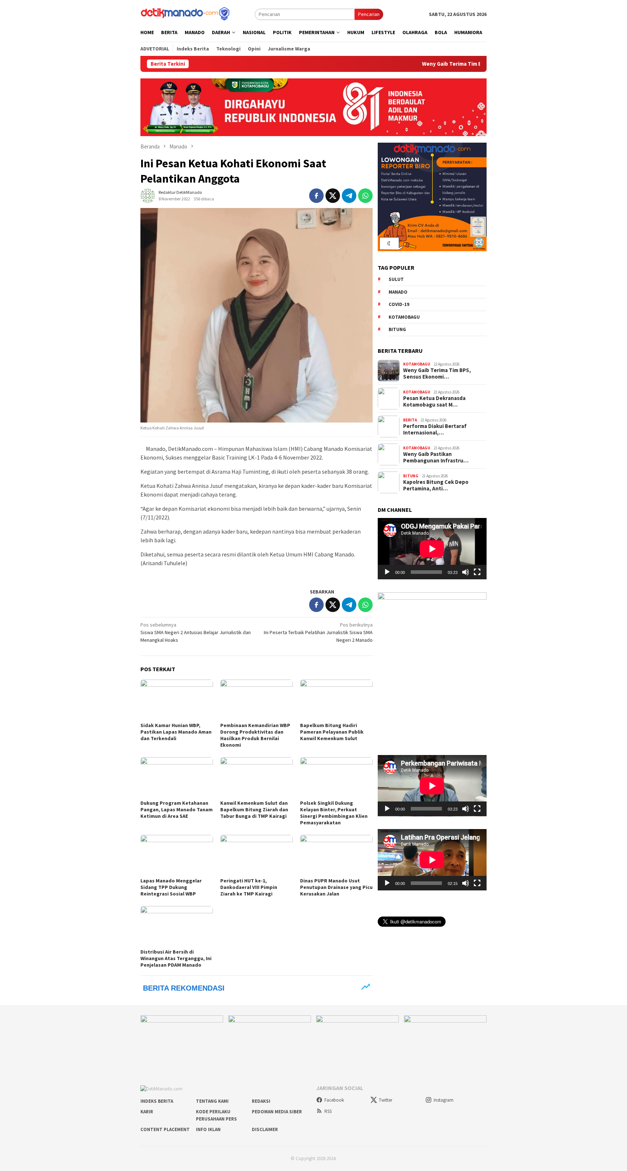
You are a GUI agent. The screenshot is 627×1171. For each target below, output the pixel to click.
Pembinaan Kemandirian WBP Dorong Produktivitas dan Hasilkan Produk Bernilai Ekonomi (255, 735)
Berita (410, 419)
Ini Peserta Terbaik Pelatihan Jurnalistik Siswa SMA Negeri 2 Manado (318, 632)
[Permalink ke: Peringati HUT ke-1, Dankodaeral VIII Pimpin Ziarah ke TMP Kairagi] (256, 855)
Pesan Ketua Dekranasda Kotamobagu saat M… (434, 401)
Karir (146, 1112)
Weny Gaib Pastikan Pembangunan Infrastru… (435, 457)
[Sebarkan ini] (316, 195)
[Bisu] (465, 572)
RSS (328, 1111)
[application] (432, 548)
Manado (398, 292)
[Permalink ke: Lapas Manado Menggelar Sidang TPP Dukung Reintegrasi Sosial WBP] (176, 855)
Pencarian (369, 14)
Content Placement (165, 1129)
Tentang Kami (212, 1101)
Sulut (396, 279)
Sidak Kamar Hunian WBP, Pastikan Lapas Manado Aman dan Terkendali (176, 732)
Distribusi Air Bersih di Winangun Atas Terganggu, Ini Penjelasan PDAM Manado (176, 958)
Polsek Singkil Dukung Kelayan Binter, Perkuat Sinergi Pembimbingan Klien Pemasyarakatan (334, 813)
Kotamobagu (404, 317)
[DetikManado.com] (185, 13)
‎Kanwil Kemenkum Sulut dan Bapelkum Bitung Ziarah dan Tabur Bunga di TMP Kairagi (254, 809)
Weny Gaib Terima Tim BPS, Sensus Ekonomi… (437, 373)
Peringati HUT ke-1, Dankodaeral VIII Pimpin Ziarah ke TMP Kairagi (248, 887)
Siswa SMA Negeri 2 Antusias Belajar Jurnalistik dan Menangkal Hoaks (195, 632)
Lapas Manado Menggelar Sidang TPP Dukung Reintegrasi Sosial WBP (171, 887)
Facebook (334, 1100)
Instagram (444, 1100)
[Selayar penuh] (477, 572)
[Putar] (387, 572)
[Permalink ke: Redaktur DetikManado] (147, 195)
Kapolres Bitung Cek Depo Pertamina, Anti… (435, 485)
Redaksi (261, 1101)
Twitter (385, 1100)
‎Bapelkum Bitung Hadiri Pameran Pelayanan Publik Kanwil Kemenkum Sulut (332, 732)
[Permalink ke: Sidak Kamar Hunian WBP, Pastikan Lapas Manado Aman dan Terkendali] (176, 700)
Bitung (397, 329)
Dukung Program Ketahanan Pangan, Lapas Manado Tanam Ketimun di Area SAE (176, 809)
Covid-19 (399, 304)
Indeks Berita (156, 1101)
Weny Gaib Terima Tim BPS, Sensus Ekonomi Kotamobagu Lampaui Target (472, 64)
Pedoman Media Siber (277, 1112)
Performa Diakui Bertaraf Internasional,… (435, 429)
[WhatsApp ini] (365, 195)
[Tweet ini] (332, 195)
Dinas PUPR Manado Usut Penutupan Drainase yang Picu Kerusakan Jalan (336, 887)
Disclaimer (265, 1129)
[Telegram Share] (349, 195)
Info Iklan (208, 1129)
